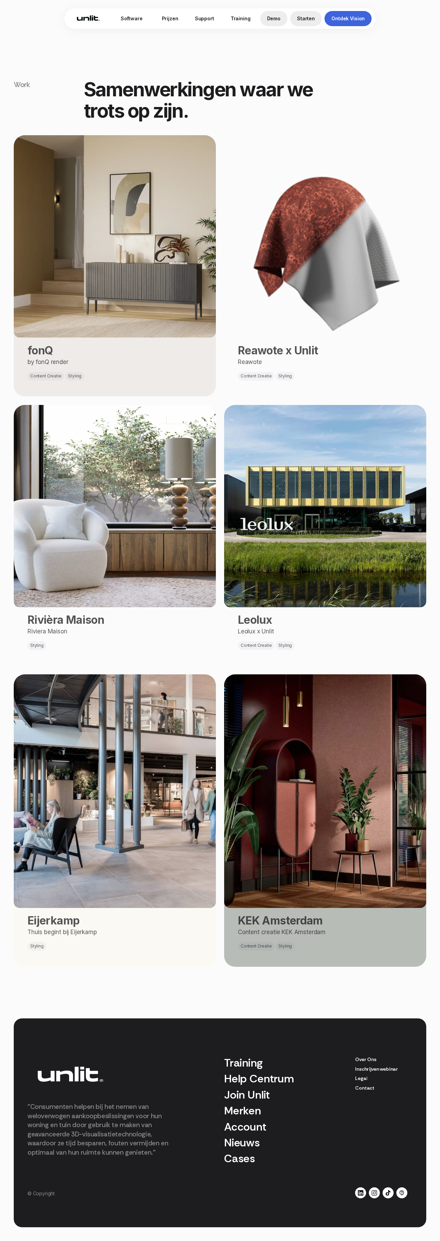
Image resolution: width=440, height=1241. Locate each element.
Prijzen (170, 18)
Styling (74, 375)
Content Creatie (45, 375)
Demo (273, 18)
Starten (306, 18)
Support (204, 18)
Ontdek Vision (348, 18)
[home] (88, 18)
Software (132, 18)
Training (241, 18)
